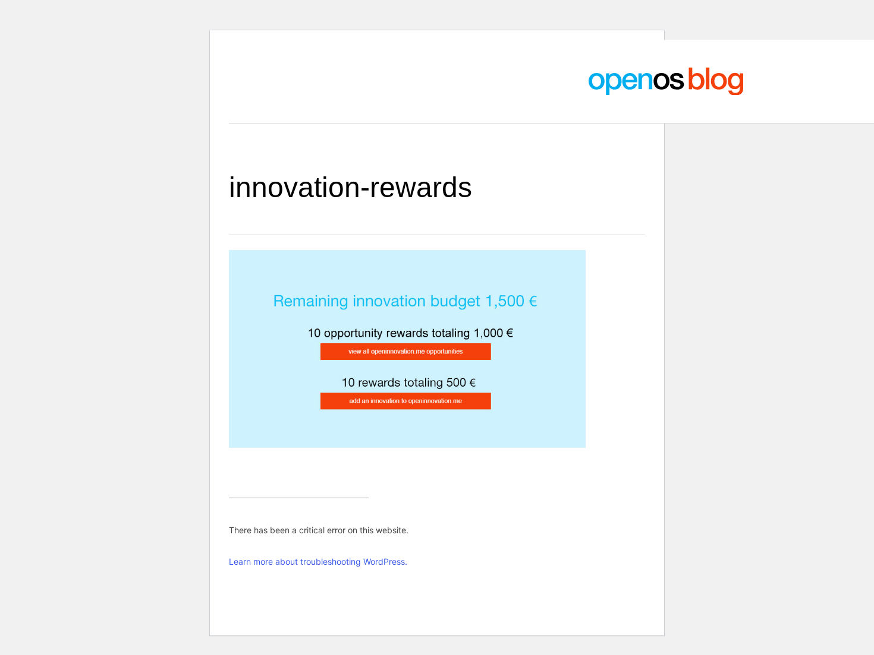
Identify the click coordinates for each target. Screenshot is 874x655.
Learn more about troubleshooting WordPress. (318, 561)
